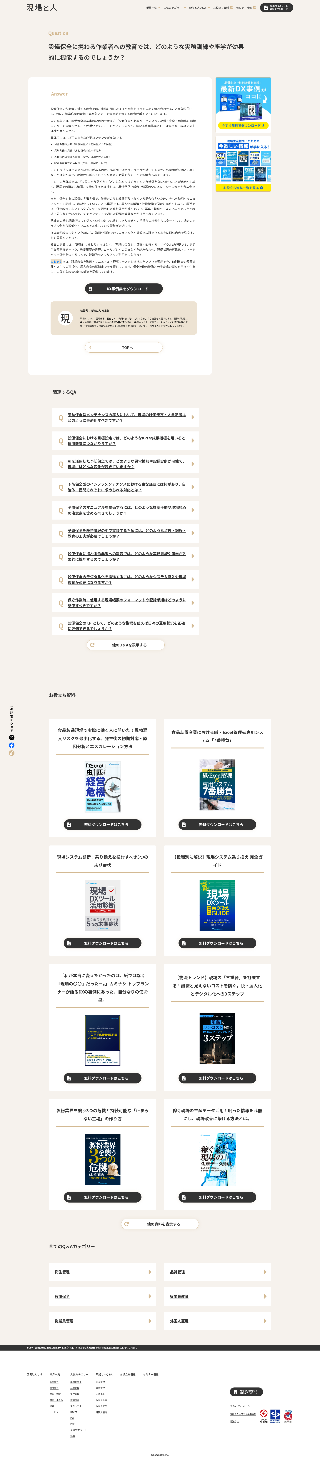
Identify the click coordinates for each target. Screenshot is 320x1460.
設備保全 (74, 1400)
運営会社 (234, 1421)
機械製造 (54, 1388)
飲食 (52, 1406)
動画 (72, 1436)
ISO (72, 1418)
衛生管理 (74, 1394)
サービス (54, 1412)
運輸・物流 (55, 1394)
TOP (29, 1348)
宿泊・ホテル (56, 1400)
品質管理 (74, 1388)
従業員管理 (101, 1406)
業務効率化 (75, 1382)
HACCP (74, 1412)
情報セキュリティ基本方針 (243, 1413)
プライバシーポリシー (241, 1406)
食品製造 (54, 1382)
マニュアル (75, 1406)
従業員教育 (101, 1400)
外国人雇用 (101, 1412)
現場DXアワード (78, 1430)
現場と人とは (34, 1374)
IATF (72, 1424)
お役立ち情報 (128, 1374)
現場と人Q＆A (104, 1374)
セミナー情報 (151, 1374)
